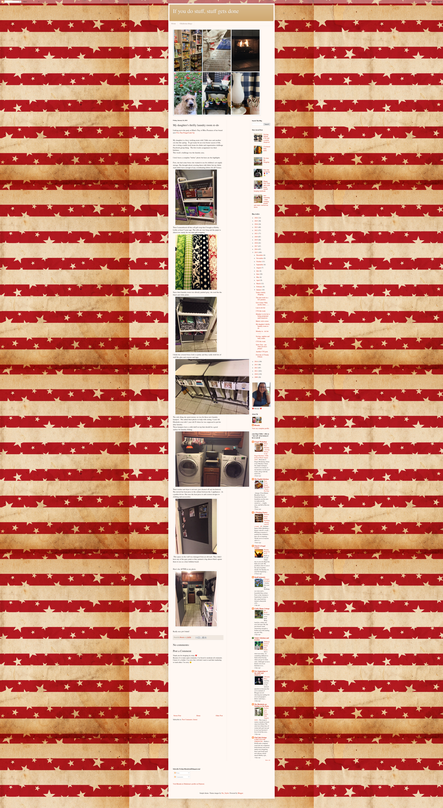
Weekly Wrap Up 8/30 (267, 552)
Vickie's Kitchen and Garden (261, 639)
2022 (256, 230)
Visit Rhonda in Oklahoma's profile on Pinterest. (189, 784)
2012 (256, 368)
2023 (256, 227)
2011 (256, 371)
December (259, 255)
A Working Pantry (260, 512)
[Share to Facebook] (203, 637)
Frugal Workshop (260, 442)
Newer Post (177, 715)
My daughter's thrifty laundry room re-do (263, 326)
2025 (256, 221)
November (260, 258)
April (258, 280)
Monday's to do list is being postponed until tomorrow (263, 316)
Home (173, 23)
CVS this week (260, 311)
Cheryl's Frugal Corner (259, 547)
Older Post (219, 715)
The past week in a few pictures (262, 298)
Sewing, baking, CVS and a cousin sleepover (266, 138)
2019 (256, 240)
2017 (256, 246)
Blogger (240, 793)
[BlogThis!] (199, 637)
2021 (256, 233)
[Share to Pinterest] (205, 637)
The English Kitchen (261, 479)
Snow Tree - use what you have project (261, 347)
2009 (256, 377)
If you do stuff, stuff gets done (206, 11)
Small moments (259, 577)
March (258, 283)
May (258, 277)
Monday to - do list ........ (262, 332)
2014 (256, 361)
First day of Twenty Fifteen (262, 356)
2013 (256, 364)
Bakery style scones (262, 321)
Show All (267, 760)
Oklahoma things (186, 23)
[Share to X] (201, 637)
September (260, 264)
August (258, 268)
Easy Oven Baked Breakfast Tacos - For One (266, 486)
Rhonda (257, 425)
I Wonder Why (267, 678)
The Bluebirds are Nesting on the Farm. (261, 705)
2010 (256, 374)
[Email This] (197, 637)
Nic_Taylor (225, 793)
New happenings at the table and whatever (261, 673)
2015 (256, 252)
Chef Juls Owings (260, 737)
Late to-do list (260, 308)
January (259, 290)
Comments (179, 777)
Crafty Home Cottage (261, 608)
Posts (178, 773)
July (257, 271)
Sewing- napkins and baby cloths (262, 337)
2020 (256, 237)
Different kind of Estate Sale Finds (267, 646)
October (259, 261)
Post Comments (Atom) (189, 719)
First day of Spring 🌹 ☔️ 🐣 (266, 173)
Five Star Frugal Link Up (185, 132)
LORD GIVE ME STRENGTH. (259, 740)
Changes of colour (267, 580)
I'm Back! (266, 611)
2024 (256, 224)
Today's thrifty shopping (260, 293)
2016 (256, 249)
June (258, 274)
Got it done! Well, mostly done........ (262, 304)
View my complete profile (260, 428)
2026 (256, 218)
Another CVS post (262, 351)
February (259, 286)
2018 (256, 243)
